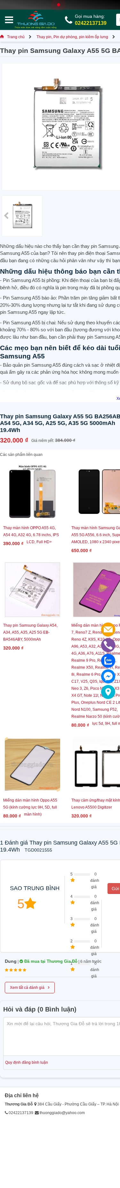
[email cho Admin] (108, 630)
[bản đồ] (108, 692)
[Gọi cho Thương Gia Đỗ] (108, 645)
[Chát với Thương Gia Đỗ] (108, 676)
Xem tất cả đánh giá (30, 987)
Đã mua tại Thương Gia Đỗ (50, 961)
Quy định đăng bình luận (26, 1062)
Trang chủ (16, 37)
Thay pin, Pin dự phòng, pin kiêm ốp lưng (72, 37)
